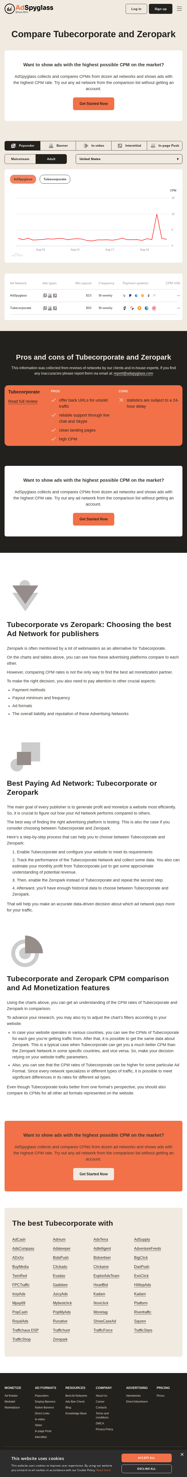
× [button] (182, 1454)
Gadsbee (60, 1285)
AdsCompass (23, 1248)
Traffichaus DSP (25, 1330)
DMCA (100, 1423)
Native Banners (44, 1407)
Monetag (101, 1312)
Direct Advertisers (137, 1401)
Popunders (42, 1395)
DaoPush (141, 1267)
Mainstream (20, 159)
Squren (140, 1321)
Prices (160, 1395)
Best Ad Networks (76, 1395)
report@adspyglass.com (133, 373)
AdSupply (142, 1239)
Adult (51, 159)
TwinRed (19, 1276)
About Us (101, 1395)
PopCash (20, 1312)
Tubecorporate (20, 308)
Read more (103, 1470)
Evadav (59, 1276)
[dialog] (93, 1463)
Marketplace (12, 1407)
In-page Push (168, 145)
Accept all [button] (146, 1458)
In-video (97, 145)
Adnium (59, 1239)
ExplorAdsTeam (106, 1276)
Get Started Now (94, 104)
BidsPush (61, 1258)
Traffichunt (61, 1330)
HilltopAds (142, 1285)
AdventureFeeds (147, 1248)
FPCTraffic (21, 1285)
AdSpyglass (18, 295)
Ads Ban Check (75, 1401)
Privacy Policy (104, 1429)
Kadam (99, 1294)
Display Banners (45, 1401)
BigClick (141, 1258)
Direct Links (42, 1413)
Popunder (26, 145)
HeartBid (101, 1285)
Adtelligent (102, 1248)
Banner (62, 145)
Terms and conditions (102, 1415)
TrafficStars (143, 1330)
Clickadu (60, 1267)
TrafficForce (103, 1330)
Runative (60, 1321)
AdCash (19, 1239)
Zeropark (60, 1339)
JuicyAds (60, 1294)
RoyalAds (20, 1321)
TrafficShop (21, 1339)
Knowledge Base (76, 1413)
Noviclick (101, 1303)
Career (100, 1401)
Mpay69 (18, 1303)
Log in (136, 9)
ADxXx (18, 1258)
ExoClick (141, 1276)
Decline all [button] (146, 1469)
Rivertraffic (142, 1312)
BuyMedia (20, 1267)
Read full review (22, 401)
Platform (141, 1303)
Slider (38, 1425)
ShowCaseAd (105, 1321)
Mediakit (10, 1401)
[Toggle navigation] (179, 9)
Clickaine (101, 1267)
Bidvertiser (102, 1258)
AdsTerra (101, 1239)
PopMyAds (62, 1312)
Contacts (101, 1407)
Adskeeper (61, 1248)
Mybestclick (62, 1303)
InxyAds (18, 1294)
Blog (68, 1407)
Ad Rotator (11, 1395)
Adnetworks (133, 1395)
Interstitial (133, 145)
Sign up (161, 9)
